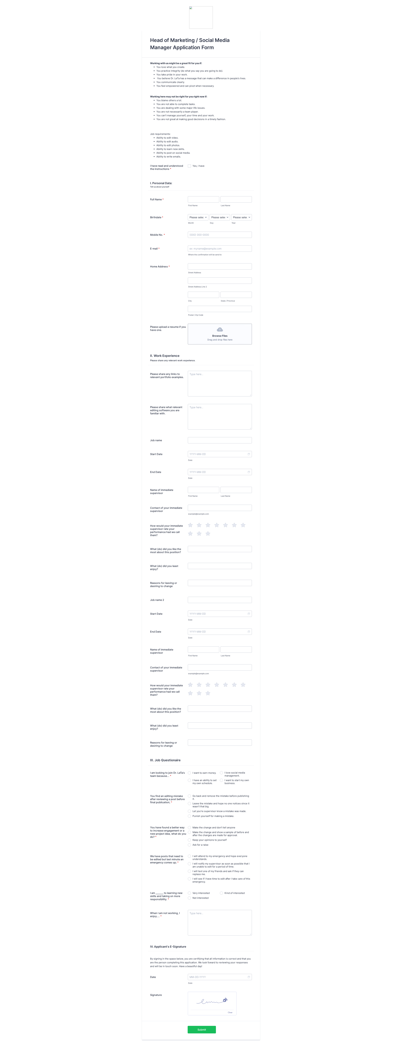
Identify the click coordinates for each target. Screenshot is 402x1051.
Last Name (225, 205)
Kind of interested (235, 893)
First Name (193, 205)
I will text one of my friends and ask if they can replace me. (218, 873)
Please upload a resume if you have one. (168, 328)
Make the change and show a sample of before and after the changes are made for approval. (221, 834)
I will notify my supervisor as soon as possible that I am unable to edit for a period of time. (221, 865)
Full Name (157, 199)
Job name (156, 440)
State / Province (228, 301)
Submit (202, 1029)
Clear (230, 1012)
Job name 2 (157, 599)
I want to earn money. (204, 772)
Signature (156, 994)
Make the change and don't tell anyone (214, 827)
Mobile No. (157, 234)
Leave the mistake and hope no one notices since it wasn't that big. (221, 805)
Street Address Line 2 (197, 286)
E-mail (155, 248)
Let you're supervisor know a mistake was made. (219, 811)
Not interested (201, 897)
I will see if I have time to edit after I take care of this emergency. (221, 880)
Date (190, 460)
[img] (212, 1001)
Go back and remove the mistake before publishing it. (221, 797)
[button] (249, 454)
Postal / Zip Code (195, 315)
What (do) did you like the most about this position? (165, 550)
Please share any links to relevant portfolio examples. (167, 375)
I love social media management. (235, 774)
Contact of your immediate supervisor (166, 509)
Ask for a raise (200, 844)
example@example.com (198, 514)
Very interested (201, 893)
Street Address (194, 272)
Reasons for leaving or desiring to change (163, 584)
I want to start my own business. (237, 782)
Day (212, 223)
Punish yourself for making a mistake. (213, 816)
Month (191, 223)
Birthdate (156, 217)
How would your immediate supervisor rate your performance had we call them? (166, 530)
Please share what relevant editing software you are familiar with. (166, 410)
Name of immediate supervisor (161, 491)
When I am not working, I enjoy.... (165, 914)
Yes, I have (198, 165)
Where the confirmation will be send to (205, 254)
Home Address (160, 266)
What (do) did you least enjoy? (164, 567)
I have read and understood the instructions (166, 167)
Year (234, 223)
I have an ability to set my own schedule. (205, 782)
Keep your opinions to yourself (210, 839)
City (190, 301)
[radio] (190, 525)
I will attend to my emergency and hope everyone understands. (220, 858)
